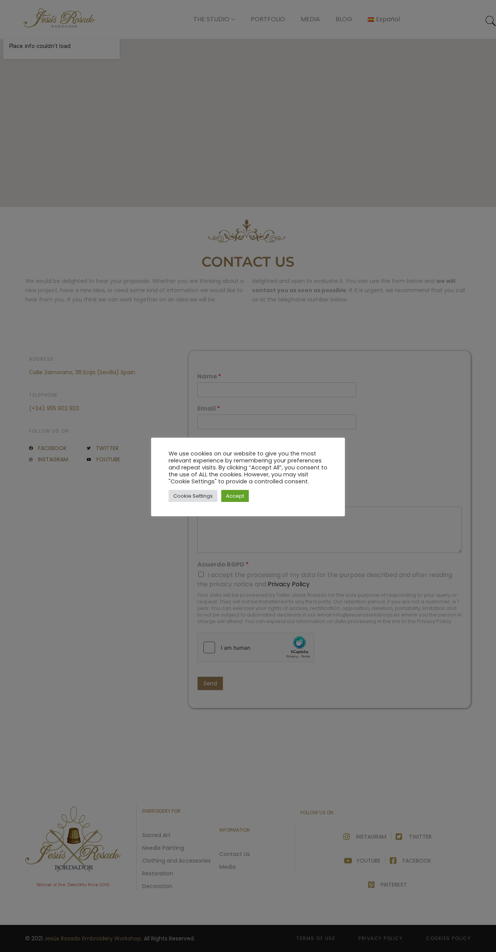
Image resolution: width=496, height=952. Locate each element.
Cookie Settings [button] (193, 496)
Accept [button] (235, 496)
